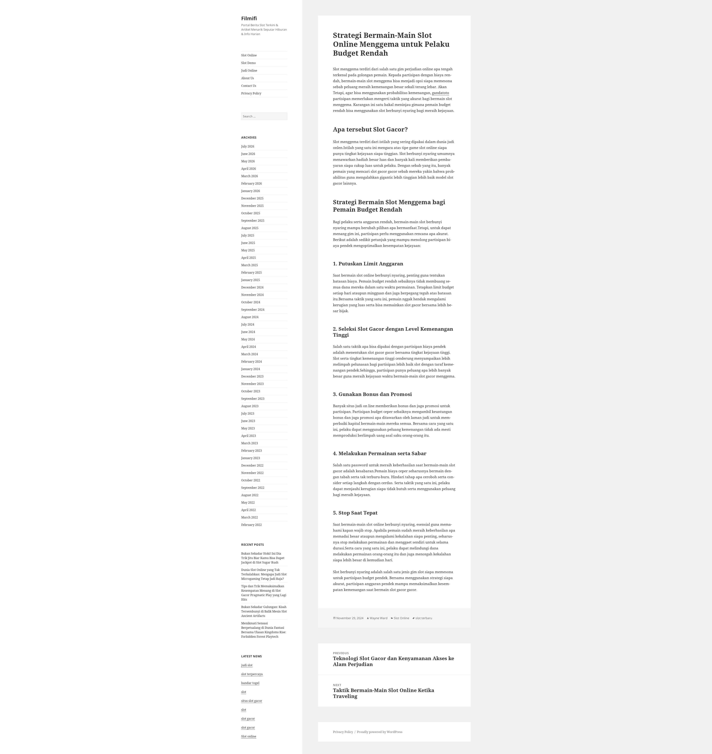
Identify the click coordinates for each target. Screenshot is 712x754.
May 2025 (248, 250)
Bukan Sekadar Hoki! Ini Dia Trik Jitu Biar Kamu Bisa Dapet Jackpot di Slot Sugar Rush (262, 557)
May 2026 (248, 161)
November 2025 (252, 206)
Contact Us (248, 86)
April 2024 (248, 347)
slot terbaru (424, 618)
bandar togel (250, 683)
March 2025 (249, 265)
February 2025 (251, 272)
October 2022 (250, 480)
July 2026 (247, 146)
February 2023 (251, 451)
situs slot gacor (251, 701)
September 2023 (252, 399)
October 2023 (250, 391)
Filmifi (249, 18)
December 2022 (252, 465)
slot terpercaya (252, 674)
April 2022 (248, 510)
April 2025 (248, 258)
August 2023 (249, 406)
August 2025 (249, 228)
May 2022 (248, 502)
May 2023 (248, 428)
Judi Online (249, 70)
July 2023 (247, 413)
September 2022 (252, 488)
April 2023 (248, 436)
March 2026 (249, 176)
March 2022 (249, 517)
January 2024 (250, 369)
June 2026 (248, 154)
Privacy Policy (251, 93)
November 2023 (252, 384)
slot (243, 692)
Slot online (248, 736)
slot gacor (248, 719)
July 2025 (247, 235)
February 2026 (251, 183)
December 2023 (252, 376)
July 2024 (247, 324)
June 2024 (248, 332)
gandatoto (440, 92)
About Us (247, 78)
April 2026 (248, 169)
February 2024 (251, 361)
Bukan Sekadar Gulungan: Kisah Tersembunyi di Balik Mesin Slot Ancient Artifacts (264, 611)
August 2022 (249, 495)
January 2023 (250, 458)
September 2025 (252, 221)
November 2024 (252, 295)
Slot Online (249, 55)
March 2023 (249, 443)
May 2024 (248, 339)
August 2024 (249, 317)
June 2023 (248, 421)
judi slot (247, 665)
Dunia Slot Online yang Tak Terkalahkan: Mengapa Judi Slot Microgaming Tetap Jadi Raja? (264, 574)
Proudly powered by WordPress (379, 732)
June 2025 (248, 243)
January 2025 (250, 280)
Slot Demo (248, 63)
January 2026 (250, 191)
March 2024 (249, 354)
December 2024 (252, 287)
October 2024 (250, 302)
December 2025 (252, 198)
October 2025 (250, 213)
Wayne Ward (379, 618)
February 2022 (251, 525)
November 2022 (252, 473)
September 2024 (252, 310)
